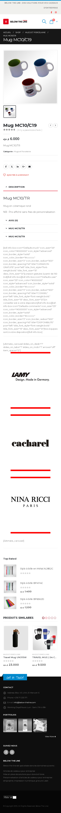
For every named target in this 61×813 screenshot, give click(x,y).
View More (49, 737)
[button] (6, 21)
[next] (55, 125)
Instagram (12, 752)
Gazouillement (11, 166)
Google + (23, 166)
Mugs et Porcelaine (22, 151)
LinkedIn (17, 166)
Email (29, 166)
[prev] (50, 125)
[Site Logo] (19, 21)
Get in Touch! (15, 677)
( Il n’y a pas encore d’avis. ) (29, 130)
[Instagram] (56, 12)
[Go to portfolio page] (10, 725)
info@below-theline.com (25, 702)
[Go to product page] (10, 571)
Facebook (5, 166)
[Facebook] (51, 12)
